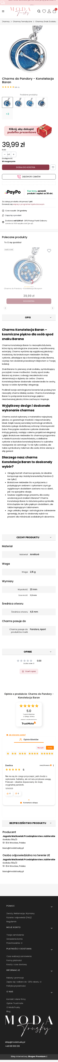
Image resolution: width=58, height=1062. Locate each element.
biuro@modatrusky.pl (13, 848)
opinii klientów (29, 715)
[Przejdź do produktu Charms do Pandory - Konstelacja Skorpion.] (29, 266)
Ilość (4, 149)
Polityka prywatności (16, 986)
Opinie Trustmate (14, 1003)
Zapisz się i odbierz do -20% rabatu (23, 981)
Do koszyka (28, 301)
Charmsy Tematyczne (22, 21)
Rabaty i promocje (15, 977)
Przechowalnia (13, 943)
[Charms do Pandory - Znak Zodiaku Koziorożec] (41, 102)
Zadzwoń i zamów (31, 176)
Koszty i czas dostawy (16, 964)
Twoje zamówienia (15, 935)
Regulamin (11, 921)
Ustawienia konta (14, 939)
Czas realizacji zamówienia (19, 956)
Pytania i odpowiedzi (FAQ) (19, 917)
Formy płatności (14, 960)
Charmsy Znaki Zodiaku (45, 21)
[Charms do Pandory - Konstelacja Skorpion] (18, 102)
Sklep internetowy (28, 1056)
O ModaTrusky (13, 1007)
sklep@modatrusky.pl (15, 1042)
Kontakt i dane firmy (16, 999)
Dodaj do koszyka (25, 167)
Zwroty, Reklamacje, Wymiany (20, 913)
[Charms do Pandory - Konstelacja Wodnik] (30, 102)
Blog (8, 1011)
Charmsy (6, 21)
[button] (7, 735)
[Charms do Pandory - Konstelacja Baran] (7, 102)
